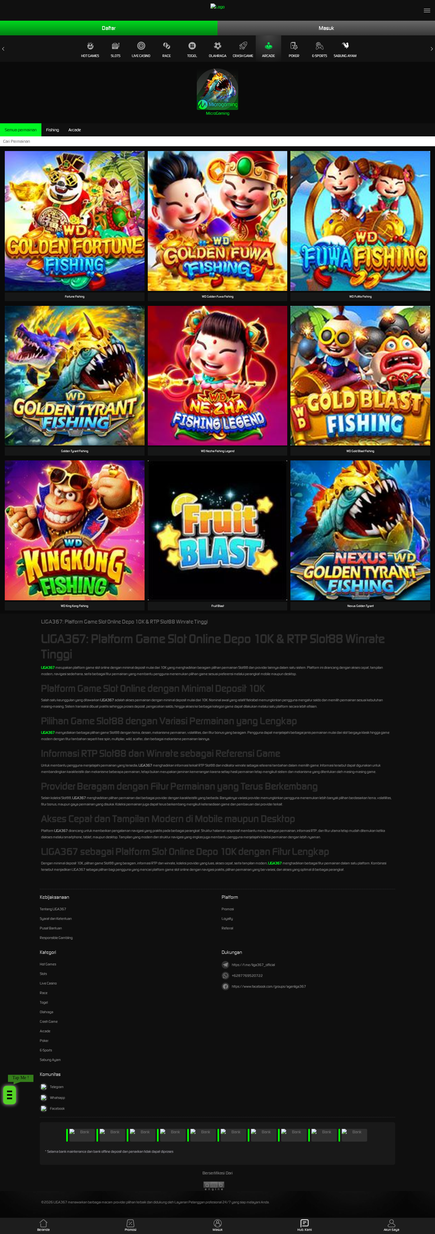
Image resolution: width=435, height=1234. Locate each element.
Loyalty (227, 918)
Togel (192, 56)
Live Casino (141, 56)
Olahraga (217, 56)
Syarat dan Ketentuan (56, 918)
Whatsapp (57, 1097)
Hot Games (90, 56)
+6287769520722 (247, 975)
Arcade (268, 56)
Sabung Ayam (345, 56)
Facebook (57, 1108)
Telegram (57, 1087)
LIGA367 (48, 667)
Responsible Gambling (56, 937)
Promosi (228, 909)
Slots (115, 56)
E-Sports (319, 56)
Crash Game (243, 56)
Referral (227, 928)
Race (166, 56)
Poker (294, 56)
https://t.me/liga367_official (253, 965)
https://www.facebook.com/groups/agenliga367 (269, 986)
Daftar (109, 28)
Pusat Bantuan (51, 928)
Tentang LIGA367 (53, 909)
